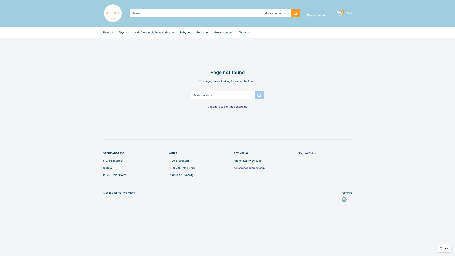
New (106, 32)
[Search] (295, 13)
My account (314, 15)
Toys (122, 32)
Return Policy (307, 153)
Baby (183, 32)
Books (200, 32)
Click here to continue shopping (227, 106)
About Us (244, 32)
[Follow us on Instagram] (344, 199)
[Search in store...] (259, 95)
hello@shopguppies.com (249, 167)
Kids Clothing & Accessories (152, 32)
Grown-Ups (221, 32)
